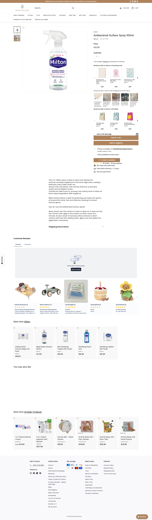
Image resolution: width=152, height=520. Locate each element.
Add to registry (116, 143)
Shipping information (59, 227)
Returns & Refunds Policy (57, 477)
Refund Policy (108, 468)
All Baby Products (33, 412)
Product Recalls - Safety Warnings (57, 483)
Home (96, 32)
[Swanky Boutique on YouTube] (37, 473)
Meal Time (72, 15)
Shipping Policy (109, 471)
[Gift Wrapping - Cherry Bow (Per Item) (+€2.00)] (116, 97)
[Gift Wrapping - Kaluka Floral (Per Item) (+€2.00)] (107, 97)
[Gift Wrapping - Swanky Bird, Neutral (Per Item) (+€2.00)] (98, 97)
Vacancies (52, 501)
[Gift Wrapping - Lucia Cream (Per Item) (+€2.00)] (134, 97)
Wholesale (52, 496)
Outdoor (62, 15)
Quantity (97, 53)
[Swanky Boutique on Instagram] (31, 473)
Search (50, 465)
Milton (96, 39)
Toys (38, 15)
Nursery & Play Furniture (22, 19)
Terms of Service (54, 498)
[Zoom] (55, 59)
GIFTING (30, 15)
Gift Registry (52, 490)
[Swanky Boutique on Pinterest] (40, 473)
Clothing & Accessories (108, 15)
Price (96, 44)
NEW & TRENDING (19, 15)
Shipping (106, 62)
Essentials (93, 15)
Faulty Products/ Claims (57, 479)
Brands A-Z (52, 504)
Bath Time (82, 15)
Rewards (51, 474)
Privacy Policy (109, 465)
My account (52, 507)
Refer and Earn (53, 493)
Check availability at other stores (108, 154)
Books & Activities (49, 15)
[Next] (137, 78)
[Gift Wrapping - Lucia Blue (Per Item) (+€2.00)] (125, 97)
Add (102, 87)
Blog (49, 487)
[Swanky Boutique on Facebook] (34, 473)
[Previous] (94, 78)
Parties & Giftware (41, 19)
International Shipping (56, 471)
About (50, 468)
